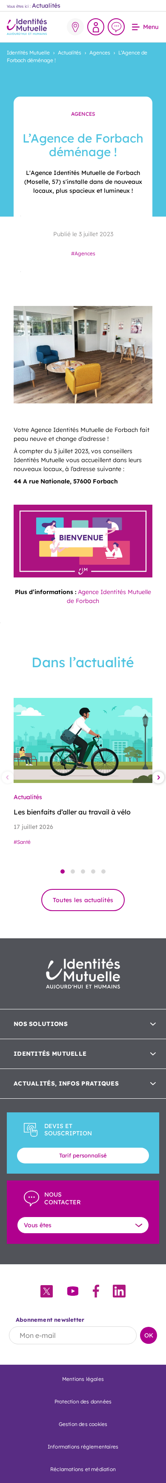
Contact (116, 26)
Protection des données (83, 1401)
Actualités (69, 52)
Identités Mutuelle (28, 52)
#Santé (22, 842)
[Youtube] (72, 1292)
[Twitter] (46, 1292)
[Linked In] (119, 1292)
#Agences (83, 253)
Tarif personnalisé (83, 1155)
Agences (75, 26)
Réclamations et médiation (83, 1469)
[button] (62, 871)
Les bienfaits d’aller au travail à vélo (72, 812)
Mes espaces (95, 26)
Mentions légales (83, 1379)
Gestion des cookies (83, 1424)
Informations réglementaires (83, 1446)
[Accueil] (27, 27)
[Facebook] (96, 1292)
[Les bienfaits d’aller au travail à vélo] (83, 740)
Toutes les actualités (83, 900)
